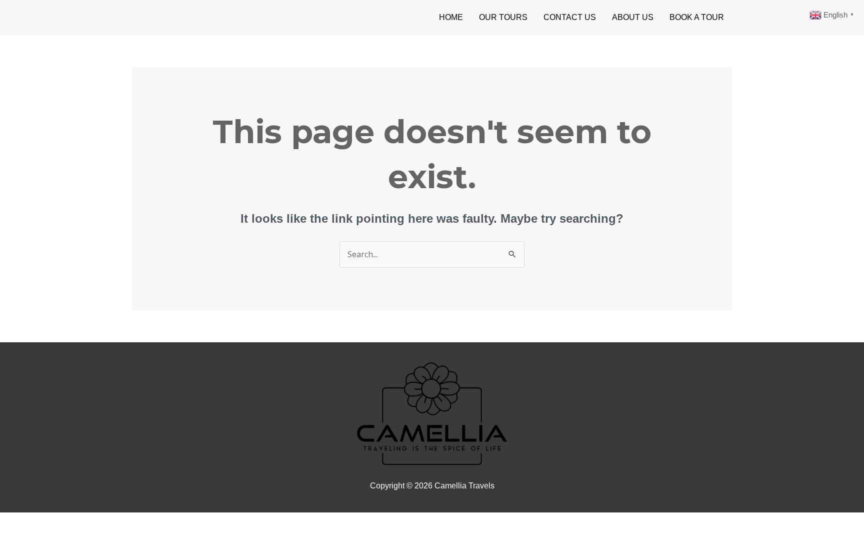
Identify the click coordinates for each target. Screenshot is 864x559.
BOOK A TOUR (697, 17)
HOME (451, 17)
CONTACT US (570, 17)
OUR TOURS (503, 17)
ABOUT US (633, 17)
